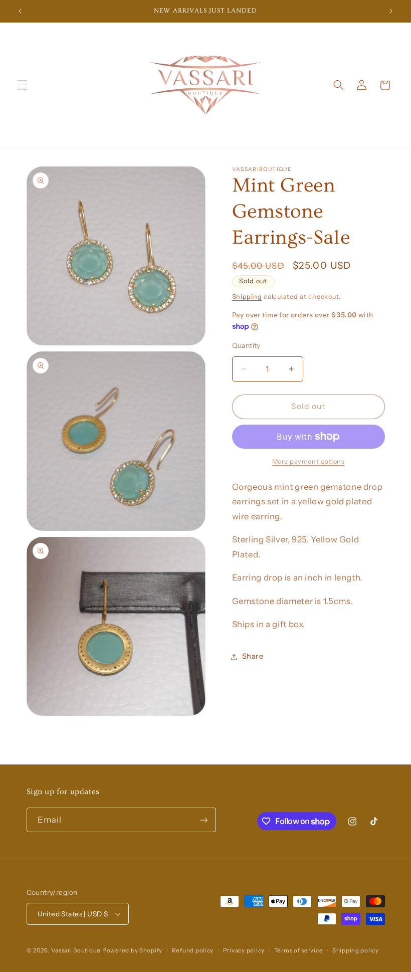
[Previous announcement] (20, 11)
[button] (22, 85)
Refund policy (193, 950)
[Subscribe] (203, 820)
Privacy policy (244, 950)
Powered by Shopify (132, 950)
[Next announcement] (391, 11)
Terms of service (298, 950)
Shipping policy (355, 950)
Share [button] (253, 656)
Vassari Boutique (76, 950)
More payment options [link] (308, 461)
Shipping (247, 296)
